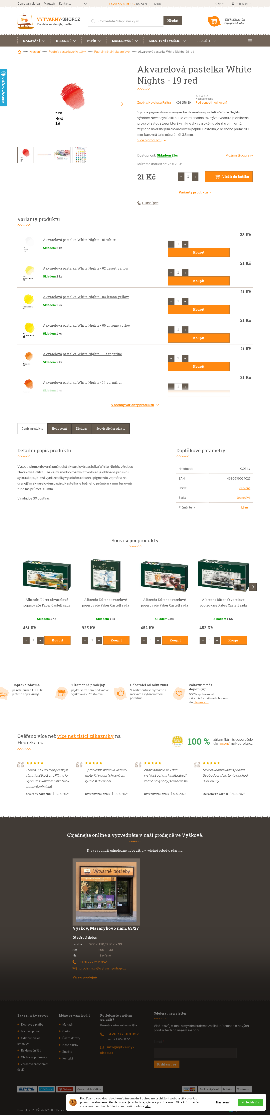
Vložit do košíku (235, 176)
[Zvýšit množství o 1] (195, 176)
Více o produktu (149, 140)
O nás (66, 1031)
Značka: (154, 102)
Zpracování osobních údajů (33, 1066)
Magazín (49, 3)
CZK (218, 3)
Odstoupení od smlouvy (29, 1040)
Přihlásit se (166, 1064)
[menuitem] (34, 40)
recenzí (224, 743)
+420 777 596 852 (93, 962)
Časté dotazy (71, 1038)
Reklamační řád (31, 1050)
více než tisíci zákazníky (85, 736)
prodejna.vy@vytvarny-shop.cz (102, 968)
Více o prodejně (85, 977)
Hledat (172, 20)
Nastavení (222, 1102)
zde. (147, 1106)
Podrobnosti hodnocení (211, 102)
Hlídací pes (150, 203)
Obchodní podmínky (34, 1057)
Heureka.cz (201, 702)
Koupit (198, 252)
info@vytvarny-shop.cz (117, 1050)
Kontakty (65, 3)
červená (244, 488)
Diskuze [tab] (82, 428)
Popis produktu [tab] (32, 428)
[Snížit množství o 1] (181, 176)
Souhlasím (252, 1102)
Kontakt (67, 1058)
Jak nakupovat (30, 1031)
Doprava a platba (28, 3)
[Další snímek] (122, 104)
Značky (67, 1051)
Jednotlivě (243, 497)
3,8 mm (245, 507)
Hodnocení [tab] (59, 428)
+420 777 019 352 (123, 1034)
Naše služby (70, 1045)
